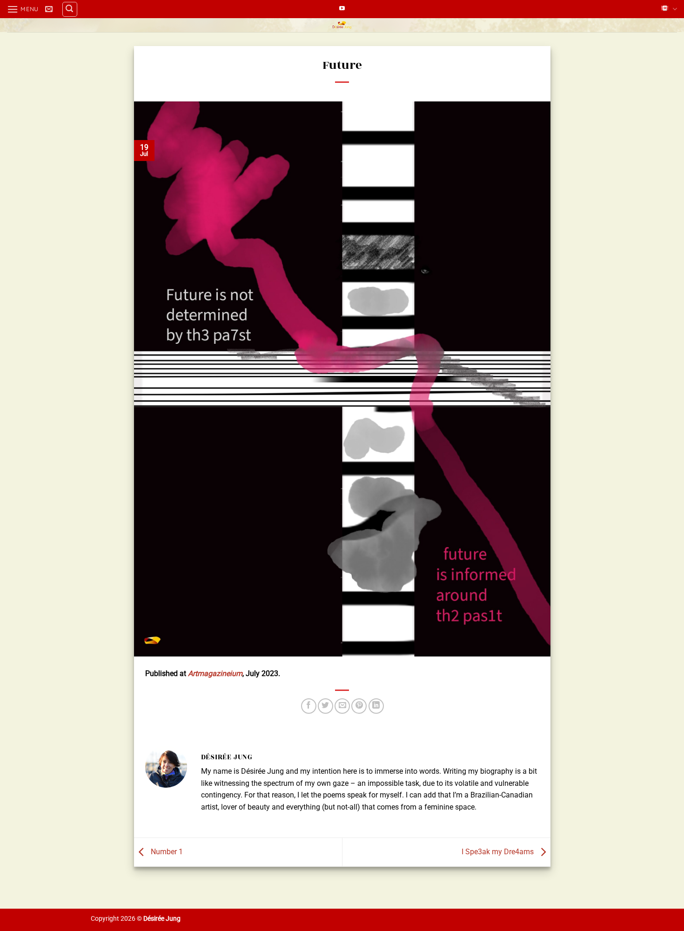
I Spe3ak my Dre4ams (499, 851)
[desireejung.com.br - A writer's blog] (342, 25)
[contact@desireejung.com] (50, 9)
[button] (23, 9)
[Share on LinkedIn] (376, 706)
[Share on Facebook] (308, 706)
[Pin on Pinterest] (359, 706)
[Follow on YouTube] (342, 9)
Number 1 (166, 851)
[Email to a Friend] (342, 706)
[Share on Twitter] (325, 706)
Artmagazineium (215, 673)
